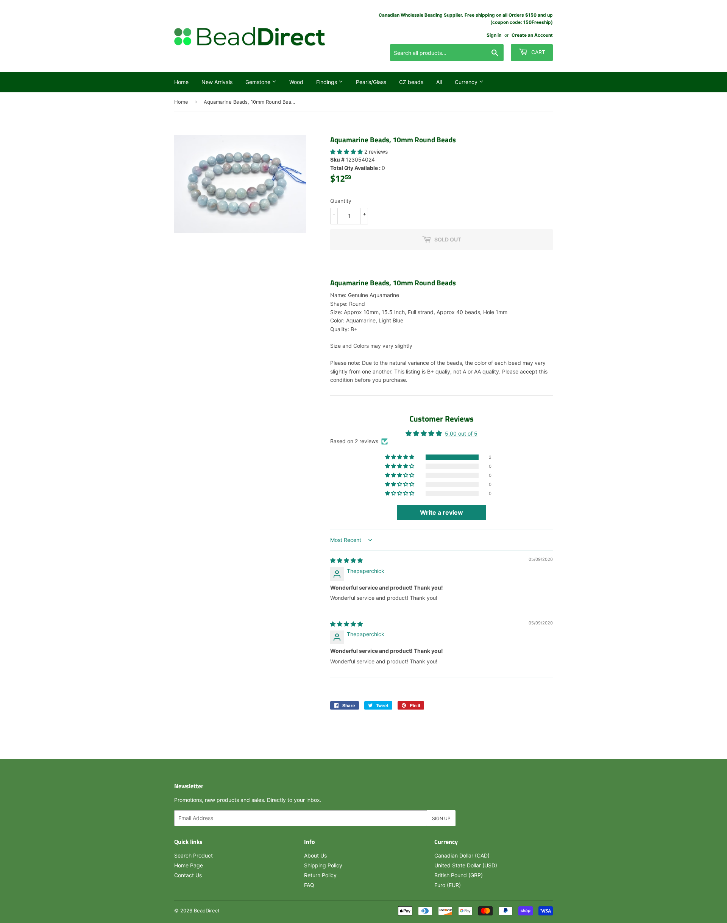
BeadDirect (207, 910)
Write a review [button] (441, 512)
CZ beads (411, 82)
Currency (467, 82)
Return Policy (320, 875)
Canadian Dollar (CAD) (462, 855)
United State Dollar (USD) (465, 865)
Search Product (193, 855)
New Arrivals (216, 82)
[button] (347, 151)
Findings (327, 82)
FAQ (309, 885)
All (439, 82)
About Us (315, 855)
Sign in (494, 35)
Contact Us (188, 875)
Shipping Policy (323, 865)
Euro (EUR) (447, 885)
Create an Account (532, 35)
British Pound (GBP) (458, 875)
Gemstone (258, 82)
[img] (346, 560)
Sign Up (441, 818)
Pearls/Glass (371, 82)
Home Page (188, 865)
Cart (537, 52)
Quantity (340, 201)
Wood (296, 82)
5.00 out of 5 (461, 433)
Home (181, 82)
